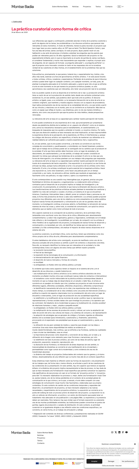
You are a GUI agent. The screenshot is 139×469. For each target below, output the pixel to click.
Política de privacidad (108, 465)
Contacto (109, 7)
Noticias (75, 7)
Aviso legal (118, 465)
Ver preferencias (128, 461)
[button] (135, 444)
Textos (98, 7)
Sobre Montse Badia (60, 7)
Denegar (111, 461)
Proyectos (87, 7)
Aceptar (94, 461)
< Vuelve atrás (16, 22)
